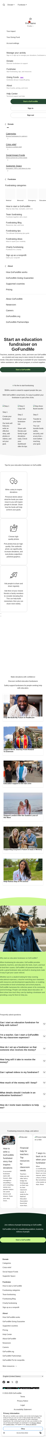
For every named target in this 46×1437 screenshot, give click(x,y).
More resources (8, 1366)
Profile (29, 26)
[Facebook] (4, 1382)
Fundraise (21, 5)
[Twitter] (12, 1382)
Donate (10, 5)
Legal (22, 1405)
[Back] (5, 124)
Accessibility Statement (22, 1409)
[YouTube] (8, 1382)
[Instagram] (17, 1382)
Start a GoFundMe (23, 370)
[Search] (4, 5)
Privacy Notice (22, 1401)
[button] (23, 614)
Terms (22, 1397)
